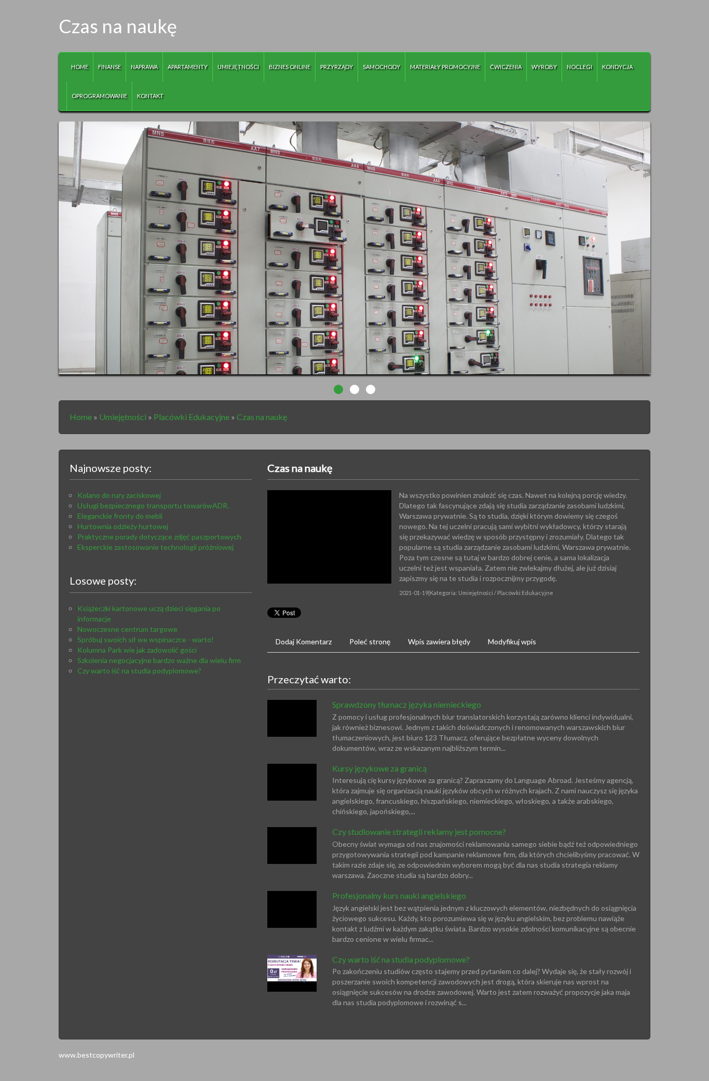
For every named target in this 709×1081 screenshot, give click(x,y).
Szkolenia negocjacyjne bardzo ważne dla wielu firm (159, 660)
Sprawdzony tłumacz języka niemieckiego (406, 704)
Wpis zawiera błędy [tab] (439, 641)
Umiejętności (122, 417)
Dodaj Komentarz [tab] (304, 641)
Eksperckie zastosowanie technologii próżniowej (155, 547)
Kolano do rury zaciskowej (119, 495)
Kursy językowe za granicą (379, 768)
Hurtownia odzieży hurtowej (122, 526)
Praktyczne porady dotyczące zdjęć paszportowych (159, 536)
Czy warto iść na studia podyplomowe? (139, 670)
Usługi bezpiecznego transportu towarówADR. (153, 505)
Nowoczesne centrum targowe (127, 629)
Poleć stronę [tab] (369, 641)
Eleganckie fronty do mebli (119, 515)
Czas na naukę (262, 417)
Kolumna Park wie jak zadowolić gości (137, 649)
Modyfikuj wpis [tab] (512, 641)
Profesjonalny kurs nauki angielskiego (399, 895)
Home (81, 417)
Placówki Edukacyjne (191, 417)
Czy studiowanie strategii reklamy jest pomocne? (419, 831)
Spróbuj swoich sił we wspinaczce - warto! (145, 639)
